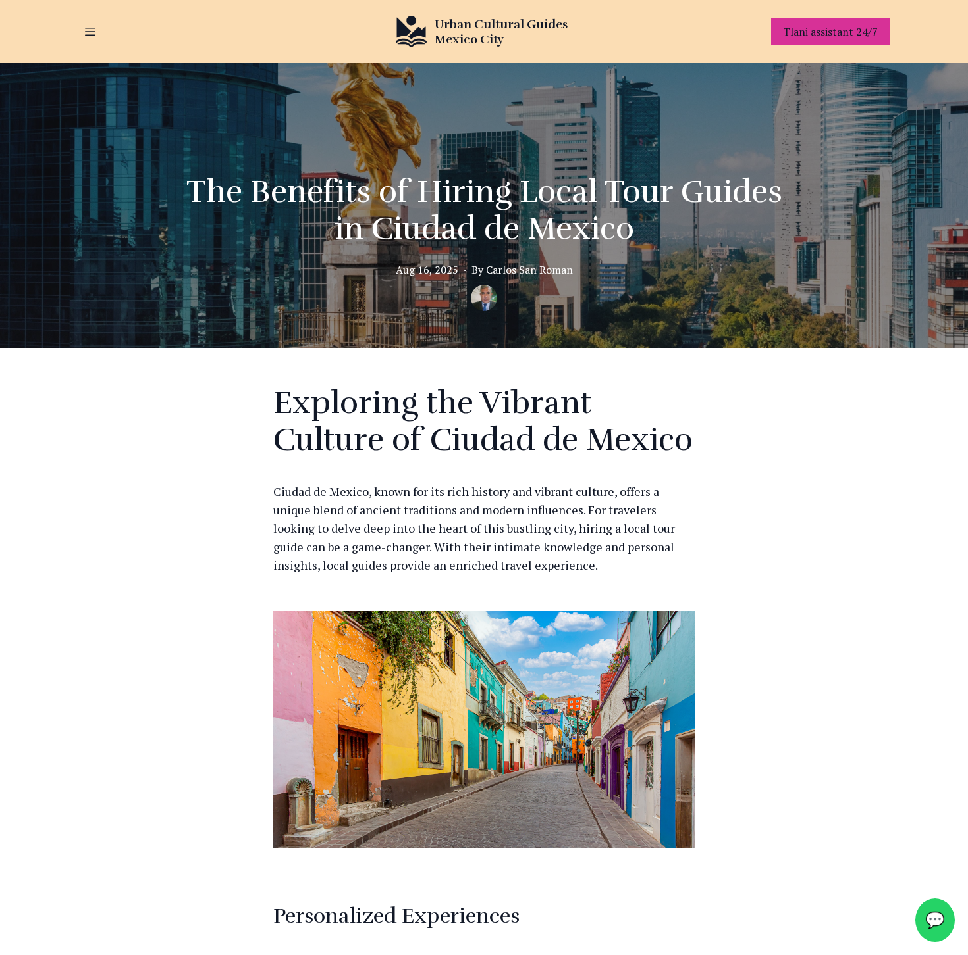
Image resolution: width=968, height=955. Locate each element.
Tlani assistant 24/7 (830, 31)
